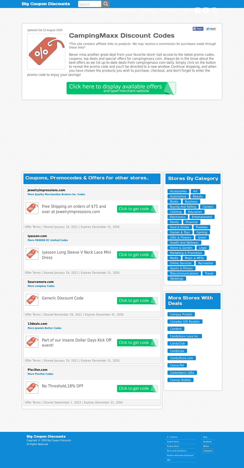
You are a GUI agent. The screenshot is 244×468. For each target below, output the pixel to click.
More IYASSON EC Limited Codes (48, 240)
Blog (205, 437)
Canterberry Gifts (182, 373)
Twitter (206, 446)
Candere (176, 329)
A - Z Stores (172, 437)
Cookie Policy (173, 441)
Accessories (178, 191)
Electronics (177, 217)
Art (195, 191)
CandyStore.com (181, 358)
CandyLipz (177, 351)
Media (174, 258)
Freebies (202, 227)
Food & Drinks (179, 227)
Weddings (176, 278)
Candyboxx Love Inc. (184, 336)
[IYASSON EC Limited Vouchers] (32, 254)
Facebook (207, 441)
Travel (209, 273)
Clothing (175, 212)
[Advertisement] (122, 132)
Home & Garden (181, 248)
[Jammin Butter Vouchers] (32, 342)
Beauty (198, 196)
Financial (192, 222)
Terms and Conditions (176, 451)
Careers (208, 207)
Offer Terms (33, 227)
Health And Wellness (184, 242)
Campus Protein (181, 314)
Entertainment (202, 217)
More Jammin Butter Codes (44, 328)
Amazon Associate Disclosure (180, 455)
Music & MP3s (194, 258)
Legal (202, 248)
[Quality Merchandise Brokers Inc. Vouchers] (32, 208)
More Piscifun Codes (40, 373)
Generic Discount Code (62, 298)
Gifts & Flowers (180, 237)
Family (174, 222)
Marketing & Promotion (186, 253)
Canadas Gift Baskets (185, 321)
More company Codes (41, 286)
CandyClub (177, 343)
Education (195, 212)
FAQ (168, 460)
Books (174, 201)
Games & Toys (180, 232)
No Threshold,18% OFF (62, 386)
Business (191, 201)
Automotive (178, 196)
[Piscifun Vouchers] (32, 388)
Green (202, 237)
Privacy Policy (173, 446)
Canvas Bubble (180, 380)
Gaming (202, 232)
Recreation (205, 263)
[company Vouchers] (32, 300)
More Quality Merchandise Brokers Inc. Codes (56, 194)
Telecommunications (184, 273)
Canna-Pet (177, 365)
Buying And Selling (183, 207)
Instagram (208, 451)
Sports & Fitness (181, 268)
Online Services (181, 263)
